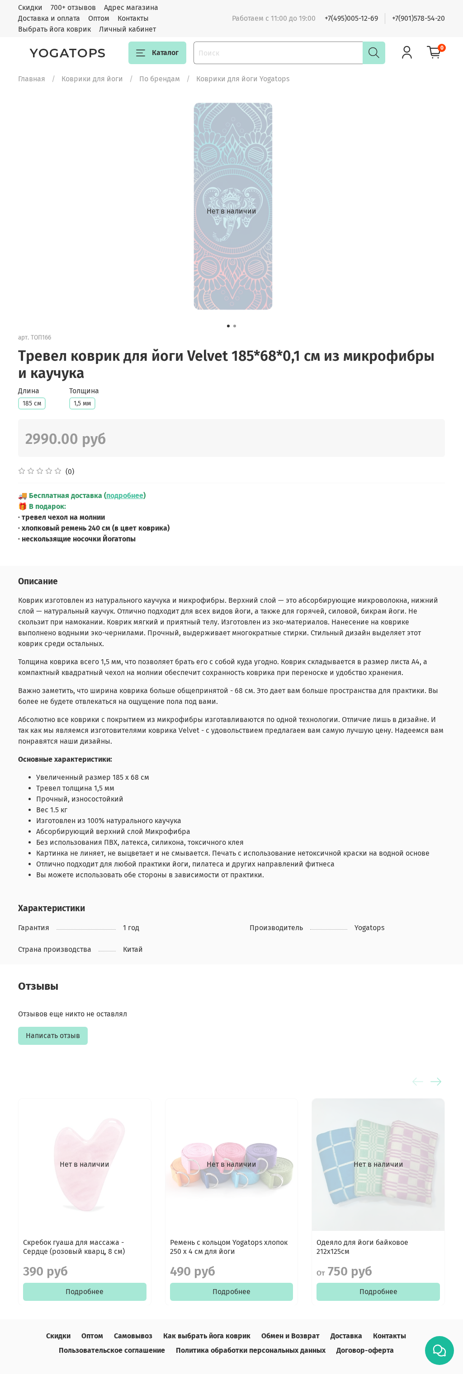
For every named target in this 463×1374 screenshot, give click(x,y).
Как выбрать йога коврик (206, 1336)
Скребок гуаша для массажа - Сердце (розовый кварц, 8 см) (74, 1246)
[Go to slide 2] (234, 326)
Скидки (30, 7)
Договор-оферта (365, 1350)
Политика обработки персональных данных (251, 1350)
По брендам (159, 79)
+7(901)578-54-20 (418, 18)
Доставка (346, 1336)
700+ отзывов (73, 7)
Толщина (84, 391)
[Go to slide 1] (228, 326)
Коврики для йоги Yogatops (242, 79)
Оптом (98, 18)
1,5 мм (82, 403)
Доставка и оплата (49, 18)
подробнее (124, 495)
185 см (32, 403)
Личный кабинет (127, 29)
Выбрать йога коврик (54, 29)
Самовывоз (133, 1336)
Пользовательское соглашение (112, 1350)
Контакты (133, 18)
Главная (31, 79)
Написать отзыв (53, 1035)
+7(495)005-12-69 (351, 18)
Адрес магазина (131, 7)
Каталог (165, 52)
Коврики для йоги (92, 79)
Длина (28, 391)
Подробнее (85, 1291)
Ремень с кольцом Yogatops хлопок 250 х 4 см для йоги (229, 1246)
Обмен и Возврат (290, 1336)
